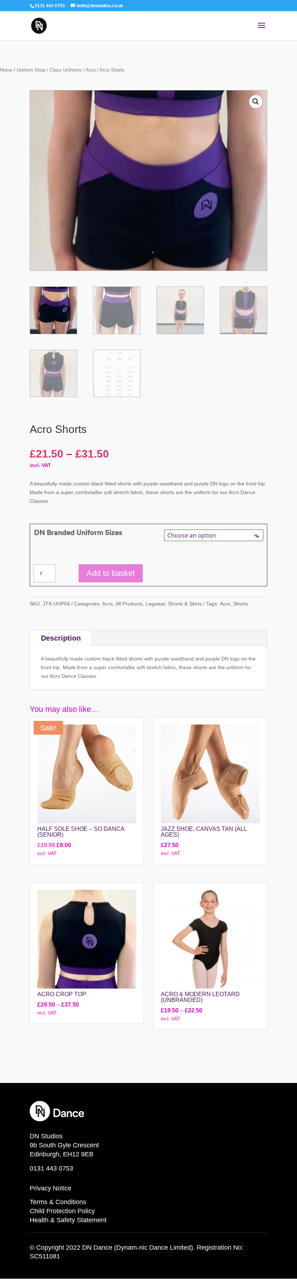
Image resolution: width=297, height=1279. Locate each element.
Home (6, 70)
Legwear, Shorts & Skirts (174, 604)
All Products (129, 604)
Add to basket (111, 573)
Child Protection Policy (62, 1211)
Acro (91, 70)
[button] (255, 101)
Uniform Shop (31, 70)
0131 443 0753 (51, 1168)
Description (61, 638)
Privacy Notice (50, 1188)
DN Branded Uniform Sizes (78, 532)
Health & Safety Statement (68, 1220)
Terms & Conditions (58, 1202)
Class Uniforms (66, 70)
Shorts (240, 604)
